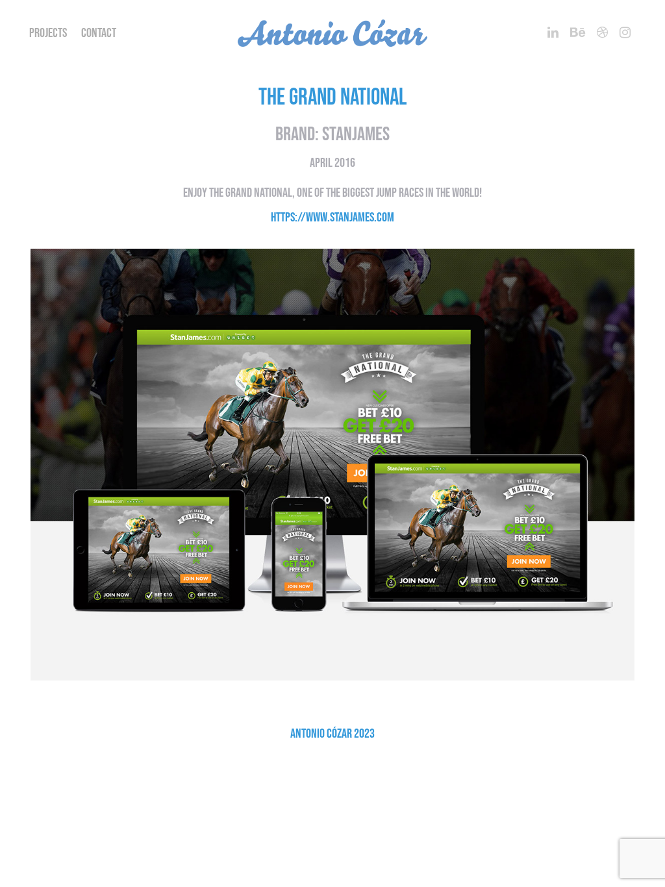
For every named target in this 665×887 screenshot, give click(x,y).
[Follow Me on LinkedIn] (552, 33)
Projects (48, 33)
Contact (98, 33)
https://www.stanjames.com (332, 217)
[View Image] (332, 469)
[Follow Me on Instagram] (625, 33)
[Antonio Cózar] (332, 33)
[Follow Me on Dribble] (602, 33)
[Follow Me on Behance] (577, 33)
